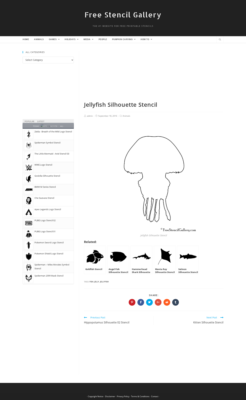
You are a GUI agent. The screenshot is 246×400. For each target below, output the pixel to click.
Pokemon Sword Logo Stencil (49, 242)
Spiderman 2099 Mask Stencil (48, 275)
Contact (154, 396)
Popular (29, 121)
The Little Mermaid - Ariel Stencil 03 (51, 153)
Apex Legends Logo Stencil (47, 209)
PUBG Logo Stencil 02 (45, 220)
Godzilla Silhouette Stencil (47, 175)
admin (90, 115)
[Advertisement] (153, 75)
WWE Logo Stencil (43, 164)
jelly (96, 281)
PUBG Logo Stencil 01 (45, 231)
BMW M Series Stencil (45, 186)
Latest (40, 121)
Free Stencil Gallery (123, 14)
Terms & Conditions (140, 396)
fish (91, 281)
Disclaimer (110, 396)
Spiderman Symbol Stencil (47, 142)
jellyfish (104, 281)
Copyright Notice (95, 396)
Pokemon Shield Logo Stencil (48, 253)
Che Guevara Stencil (44, 197)
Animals (126, 115)
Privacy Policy (123, 396)
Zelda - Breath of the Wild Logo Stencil (53, 131)
